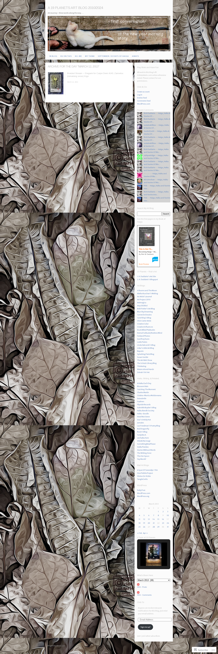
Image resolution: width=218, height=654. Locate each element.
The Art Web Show (144, 360)
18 (139, 523)
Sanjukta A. (141, 435)
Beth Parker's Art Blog (146, 309)
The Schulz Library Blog (147, 363)
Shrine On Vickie (144, 476)
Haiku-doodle (143, 413)
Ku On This (66, 56)
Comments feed (143, 101)
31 (168, 527)
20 (149, 523)
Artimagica (141, 302)
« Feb (139, 533)
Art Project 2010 (143, 299)
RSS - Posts (142, 587)
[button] (146, 557)
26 (144, 527)
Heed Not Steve (143, 417)
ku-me (78, 56)
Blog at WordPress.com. (57, 646)
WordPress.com (143, 104)
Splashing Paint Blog (145, 354)
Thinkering (141, 366)
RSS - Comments (144, 595)
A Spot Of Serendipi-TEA (147, 470)
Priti (145, 186)
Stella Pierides (143, 447)
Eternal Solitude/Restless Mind (149, 333)
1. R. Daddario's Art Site (146, 276)
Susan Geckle (142, 357)
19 (144, 523)
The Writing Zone (144, 453)
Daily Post (141, 490)
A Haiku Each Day (144, 383)
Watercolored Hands (145, 369)
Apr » (145, 533)
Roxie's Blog (142, 432)
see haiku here (143, 438)
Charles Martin (143, 392)
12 (144, 519)
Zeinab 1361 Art (143, 372)
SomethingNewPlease (146, 444)
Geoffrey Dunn (143, 339)
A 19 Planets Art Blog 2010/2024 (75, 8)
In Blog (53, 56)
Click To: (140, 602)
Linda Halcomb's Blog (146, 345)
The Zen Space (143, 456)
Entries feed (142, 98)
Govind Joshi (149, 131)
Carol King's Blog (144, 318)
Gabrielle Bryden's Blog (146, 407)
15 (158, 519)
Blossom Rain (142, 386)
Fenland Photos (143, 336)
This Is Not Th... (146, 249)
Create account (143, 92)
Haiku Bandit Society (145, 410)
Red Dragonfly (143, 429)
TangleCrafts (142, 479)
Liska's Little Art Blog (145, 348)
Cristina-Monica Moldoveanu (149, 395)
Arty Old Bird (142, 306)
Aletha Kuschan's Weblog (147, 293)
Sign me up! (145, 627)
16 (163, 519)
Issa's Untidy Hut (144, 420)
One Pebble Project (145, 473)
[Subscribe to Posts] (153, 584)
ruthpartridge (149, 155)
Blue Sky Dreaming (145, 312)
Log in (139, 95)
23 (163, 523)
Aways (135, 56)
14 (154, 519)
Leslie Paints (142, 342)
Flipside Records (143, 404)
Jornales (140, 423)
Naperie (140, 351)
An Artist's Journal (144, 296)
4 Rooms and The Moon (147, 290)
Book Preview (144, 264)
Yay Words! (141, 459)
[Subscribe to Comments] (153, 592)
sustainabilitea (150, 125)
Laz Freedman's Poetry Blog (148, 426)
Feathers (140, 401)
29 (158, 527)
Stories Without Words (146, 450)
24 (168, 523)
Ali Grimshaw (149, 179)
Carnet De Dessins (144, 315)
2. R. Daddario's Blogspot (147, 279)
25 (139, 527)
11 (139, 519)
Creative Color (143, 324)
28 (154, 527)
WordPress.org (143, 496)
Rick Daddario (149, 113)
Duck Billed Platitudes (146, 330)
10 (168, 515)
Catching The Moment (146, 389)
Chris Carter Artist (144, 321)
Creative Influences (145, 327)
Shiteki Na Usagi (143, 441)
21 (154, 523)
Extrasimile (141, 398)
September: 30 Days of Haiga (113, 56)
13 (149, 519)
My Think (90, 56)
